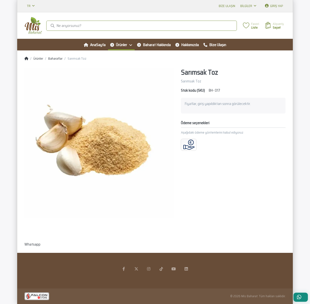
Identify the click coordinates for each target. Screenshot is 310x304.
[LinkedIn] (186, 269)
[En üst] (26, 58)
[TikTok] (161, 269)
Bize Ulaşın (227, 5)
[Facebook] (123, 269)
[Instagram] (148, 269)
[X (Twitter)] (136, 269)
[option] (99, 143)
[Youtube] (174, 269)
